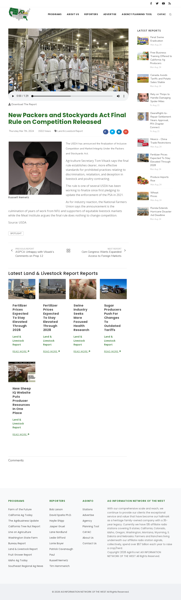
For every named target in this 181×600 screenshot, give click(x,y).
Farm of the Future (20, 509)
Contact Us (90, 543)
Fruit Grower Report (20, 554)
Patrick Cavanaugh (61, 549)
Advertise (109, 14)
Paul (52, 554)
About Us (73, 14)
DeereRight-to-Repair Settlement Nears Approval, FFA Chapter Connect (160, 120)
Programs (55, 14)
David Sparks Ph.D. (60, 515)
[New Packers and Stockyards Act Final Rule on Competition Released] (68, 59)
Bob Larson (56, 509)
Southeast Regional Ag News (25, 566)
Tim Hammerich (59, 566)
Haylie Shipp (56, 520)
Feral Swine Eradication (157, 39)
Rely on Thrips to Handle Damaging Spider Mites (160, 98)
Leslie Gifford (57, 537)
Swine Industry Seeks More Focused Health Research (81, 317)
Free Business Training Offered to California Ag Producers (161, 58)
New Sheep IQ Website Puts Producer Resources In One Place (22, 400)
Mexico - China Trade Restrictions (160, 141)
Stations (88, 509)
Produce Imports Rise (159, 178)
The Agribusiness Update (23, 520)
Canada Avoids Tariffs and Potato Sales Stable (160, 78)
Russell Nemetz (18, 197)
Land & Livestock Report (70, 131)
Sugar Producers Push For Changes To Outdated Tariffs (112, 317)
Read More (20, 351)
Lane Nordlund (58, 532)
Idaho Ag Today (18, 560)
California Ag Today (20, 515)
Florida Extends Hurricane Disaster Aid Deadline (160, 211)
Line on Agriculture (19, 532)
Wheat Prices (154, 194)
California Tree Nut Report (24, 526)
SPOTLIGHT (16, 233)
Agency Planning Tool (137, 14)
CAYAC (161, 14)
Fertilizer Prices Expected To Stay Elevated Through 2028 (20, 317)
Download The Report (24, 104)
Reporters (91, 14)
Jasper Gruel (57, 526)
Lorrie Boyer (56, 543)
